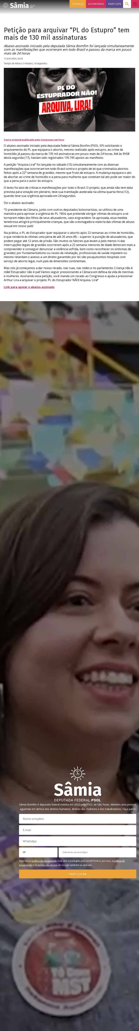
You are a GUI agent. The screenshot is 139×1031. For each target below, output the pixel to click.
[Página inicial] (19, 4)
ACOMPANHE (96, 4)
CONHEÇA (77, 4)
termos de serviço (48, 865)
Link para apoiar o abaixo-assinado (29, 287)
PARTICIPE (114, 4)
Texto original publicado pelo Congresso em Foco (34, 139)
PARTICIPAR (78, 874)
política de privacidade (44, 860)
